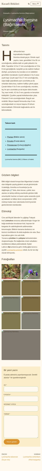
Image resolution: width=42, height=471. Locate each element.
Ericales (10, 141)
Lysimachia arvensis (15, 250)
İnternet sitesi (10, 404)
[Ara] (29, 4)
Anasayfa (6, 13)
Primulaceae (12, 145)
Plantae (10, 137)
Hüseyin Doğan (8, 31)
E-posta (7, 394)
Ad (5, 385)
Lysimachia (11, 149)
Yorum (7, 414)
